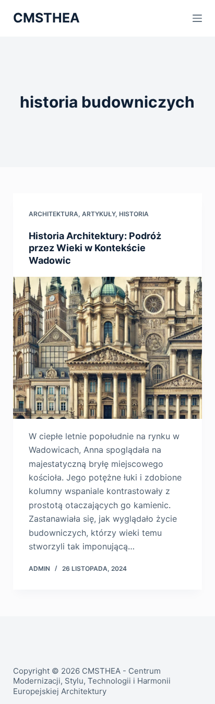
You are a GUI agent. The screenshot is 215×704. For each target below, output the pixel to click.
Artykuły (98, 214)
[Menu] (197, 18)
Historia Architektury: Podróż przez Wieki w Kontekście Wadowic (95, 248)
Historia (134, 214)
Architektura (53, 214)
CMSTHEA (46, 18)
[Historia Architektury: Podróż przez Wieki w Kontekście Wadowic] (107, 348)
